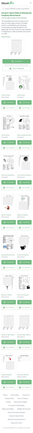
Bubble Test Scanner (24, 409)
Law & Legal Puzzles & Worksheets (14, 18)
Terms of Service (22, 398)
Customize (18, 61)
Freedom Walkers (6, 374)
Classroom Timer (16, 423)
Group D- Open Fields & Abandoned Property (14, 335)
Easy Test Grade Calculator (16, 412)
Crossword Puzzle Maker (16, 405)
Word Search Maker (20, 402)
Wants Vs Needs (6, 215)
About (5, 395)
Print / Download (18, 68)
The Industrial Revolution (24, 175)
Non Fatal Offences (23, 374)
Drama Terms (5, 135)
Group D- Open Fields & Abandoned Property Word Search (16, 14)
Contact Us (26, 395)
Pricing (8, 402)
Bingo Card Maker (8, 409)
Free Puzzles (15, 395)
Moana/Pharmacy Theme (8, 255)
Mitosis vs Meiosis (22, 215)
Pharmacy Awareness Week (9, 175)
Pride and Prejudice (23, 255)
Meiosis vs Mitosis (6, 295)
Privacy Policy (9, 398)
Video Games (21, 95)
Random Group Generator (16, 419)
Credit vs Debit (5, 95)
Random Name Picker (16, 416)
